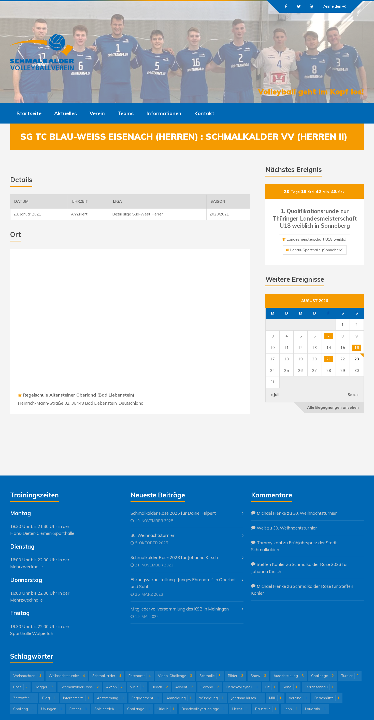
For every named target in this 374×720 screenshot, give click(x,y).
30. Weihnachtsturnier (153, 535)
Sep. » (353, 394)
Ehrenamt (139, 675)
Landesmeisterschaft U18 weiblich (317, 239)
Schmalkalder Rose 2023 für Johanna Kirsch (174, 557)
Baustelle (265, 709)
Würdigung (211, 698)
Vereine (298, 698)
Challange (138, 709)
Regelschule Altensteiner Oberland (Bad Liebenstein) (78, 395)
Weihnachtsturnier (67, 675)
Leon (291, 709)
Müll (275, 698)
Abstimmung (110, 698)
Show (258, 675)
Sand (290, 687)
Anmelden (332, 6)
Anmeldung (179, 698)
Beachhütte (326, 698)
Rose (20, 687)
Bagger (44, 687)
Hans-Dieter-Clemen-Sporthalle (42, 533)
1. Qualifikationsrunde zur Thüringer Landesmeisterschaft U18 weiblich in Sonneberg (315, 218)
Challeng (23, 709)
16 (356, 347)
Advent (184, 687)
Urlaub (165, 709)
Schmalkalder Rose (80, 687)
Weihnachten (27, 675)
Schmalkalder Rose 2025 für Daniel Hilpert (173, 513)
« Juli (275, 394)
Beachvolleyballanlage (203, 709)
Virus (137, 687)
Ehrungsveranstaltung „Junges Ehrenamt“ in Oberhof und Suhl (183, 583)
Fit (270, 687)
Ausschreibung (289, 675)
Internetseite (76, 698)
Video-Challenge (175, 675)
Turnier (349, 675)
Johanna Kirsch (246, 698)
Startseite (29, 113)
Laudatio (315, 709)
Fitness (78, 709)
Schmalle (210, 675)
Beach (160, 687)
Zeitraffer (24, 698)
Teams (126, 113)
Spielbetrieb (107, 709)
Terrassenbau (319, 687)
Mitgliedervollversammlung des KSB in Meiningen (180, 609)
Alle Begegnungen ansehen (333, 407)
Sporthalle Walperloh (31, 633)
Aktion (114, 687)
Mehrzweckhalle (26, 566)
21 (328, 359)
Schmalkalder (106, 675)
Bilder (235, 675)
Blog (49, 698)
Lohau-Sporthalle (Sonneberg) (317, 250)
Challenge (322, 675)
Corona (209, 687)
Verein (97, 113)
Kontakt (204, 113)
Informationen (163, 113)
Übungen (51, 709)
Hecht (240, 709)
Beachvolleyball (242, 687)
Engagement (145, 698)
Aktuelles (65, 113)
